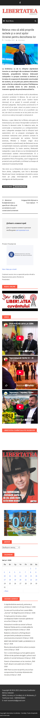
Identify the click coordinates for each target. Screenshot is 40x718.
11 (10, 576)
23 (36, 580)
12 (15, 576)
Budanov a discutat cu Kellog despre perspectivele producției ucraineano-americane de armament (17, 635)
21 (26, 580)
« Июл (6, 591)
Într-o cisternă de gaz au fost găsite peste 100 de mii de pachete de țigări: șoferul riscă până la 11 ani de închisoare (20, 655)
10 (5, 576)
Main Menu (10, 21)
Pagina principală (20, 186)
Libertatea (21, 40)
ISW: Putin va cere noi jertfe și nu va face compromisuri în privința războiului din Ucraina (18, 672)
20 (20, 580)
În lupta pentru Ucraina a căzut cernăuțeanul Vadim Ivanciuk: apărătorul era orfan (18, 618)
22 (31, 580)
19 (15, 580)
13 (20, 576)
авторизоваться (22, 230)
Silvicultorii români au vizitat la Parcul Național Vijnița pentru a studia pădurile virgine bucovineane (18, 627)
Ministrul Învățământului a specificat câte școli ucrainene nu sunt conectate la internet (10, 205)
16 (36, 576)
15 (31, 576)
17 (5, 580)
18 (10, 580)
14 (26, 576)
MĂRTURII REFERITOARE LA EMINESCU (18, 641)
